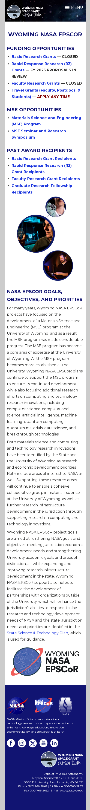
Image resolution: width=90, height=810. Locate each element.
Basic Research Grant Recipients (44, 158)
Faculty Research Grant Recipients (46, 179)
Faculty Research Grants (36, 83)
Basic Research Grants (34, 56)
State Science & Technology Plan (37, 633)
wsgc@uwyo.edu (71, 790)
